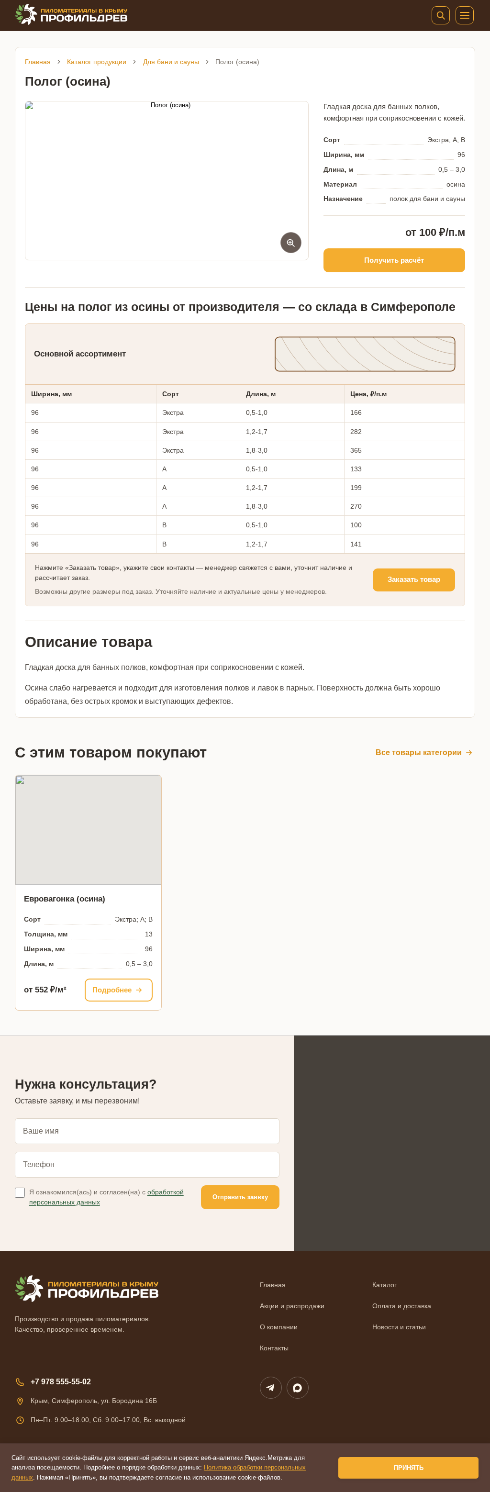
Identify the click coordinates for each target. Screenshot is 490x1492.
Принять (408, 1467)
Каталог (384, 1285)
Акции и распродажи (292, 1306)
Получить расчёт (394, 260)
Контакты (274, 1348)
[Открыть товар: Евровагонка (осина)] (88, 830)
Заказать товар (414, 579)
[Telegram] (271, 1388)
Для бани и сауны (171, 62)
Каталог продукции (96, 62)
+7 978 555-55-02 (61, 1382)
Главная (38, 62)
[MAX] (298, 1388)
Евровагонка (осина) (64, 898)
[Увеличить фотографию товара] (166, 180)
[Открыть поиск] (440, 15)
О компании (279, 1327)
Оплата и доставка (401, 1306)
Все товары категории (419, 752)
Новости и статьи (399, 1327)
